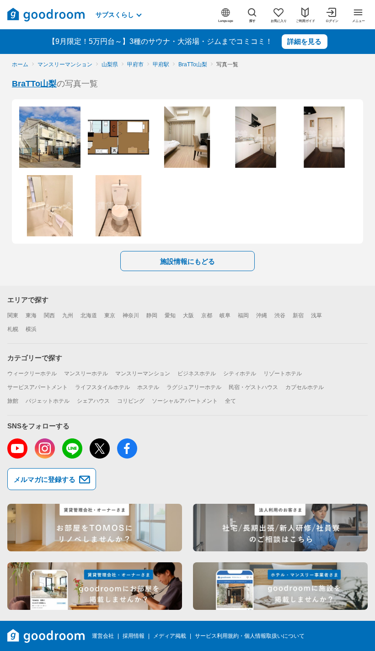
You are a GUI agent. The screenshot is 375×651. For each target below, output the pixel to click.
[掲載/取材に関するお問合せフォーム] (280, 586)
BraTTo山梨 (34, 83)
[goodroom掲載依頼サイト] (94, 586)
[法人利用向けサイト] (280, 527)
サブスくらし (115, 14)
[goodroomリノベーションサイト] (94, 527)
